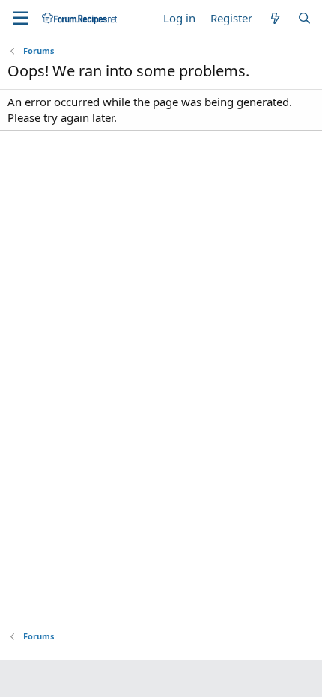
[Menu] (20, 18)
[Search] (304, 18)
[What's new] (274, 18)
